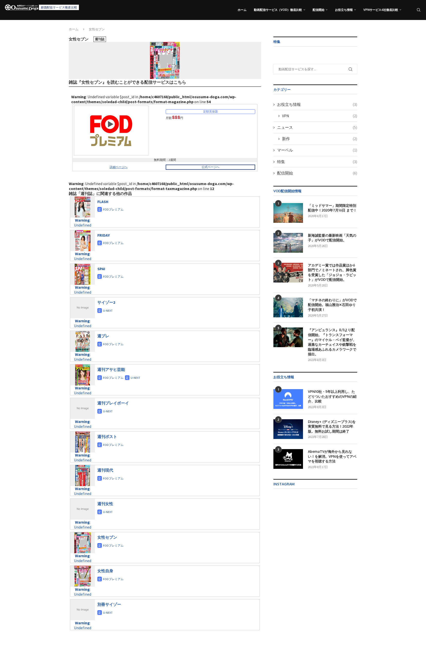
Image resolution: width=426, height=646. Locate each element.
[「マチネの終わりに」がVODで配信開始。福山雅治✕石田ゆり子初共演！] (288, 307)
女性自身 (105, 570)
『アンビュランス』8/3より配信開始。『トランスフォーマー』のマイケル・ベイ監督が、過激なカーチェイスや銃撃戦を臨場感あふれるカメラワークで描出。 (332, 342)
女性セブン (107, 537)
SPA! (101, 268)
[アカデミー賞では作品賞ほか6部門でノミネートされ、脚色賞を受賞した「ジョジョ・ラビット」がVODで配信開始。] (288, 273)
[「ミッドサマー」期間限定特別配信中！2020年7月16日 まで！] (288, 213)
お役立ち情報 (344, 10)
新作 (319, 138)
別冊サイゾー (109, 604)
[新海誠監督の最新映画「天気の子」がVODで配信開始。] (288, 243)
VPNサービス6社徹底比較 (380, 10)
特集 (317, 161)
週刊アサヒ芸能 (111, 369)
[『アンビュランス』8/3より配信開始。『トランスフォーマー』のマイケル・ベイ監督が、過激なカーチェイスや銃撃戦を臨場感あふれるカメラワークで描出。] (288, 337)
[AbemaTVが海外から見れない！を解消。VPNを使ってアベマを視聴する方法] (288, 459)
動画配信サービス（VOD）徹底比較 (278, 10)
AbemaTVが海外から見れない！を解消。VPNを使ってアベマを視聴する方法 (332, 456)
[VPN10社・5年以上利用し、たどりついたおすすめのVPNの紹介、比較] (288, 399)
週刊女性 (105, 503)
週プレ (103, 335)
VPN (319, 115)
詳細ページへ (118, 167)
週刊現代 (105, 470)
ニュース (317, 127)
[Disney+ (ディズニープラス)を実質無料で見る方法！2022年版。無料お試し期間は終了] (288, 429)
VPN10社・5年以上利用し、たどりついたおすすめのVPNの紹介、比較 (332, 396)
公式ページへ (210, 167)
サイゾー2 (106, 302)
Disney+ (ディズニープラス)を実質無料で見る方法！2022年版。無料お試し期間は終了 (332, 426)
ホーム (242, 10)
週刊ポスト (107, 436)
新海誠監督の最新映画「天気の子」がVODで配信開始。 (332, 237)
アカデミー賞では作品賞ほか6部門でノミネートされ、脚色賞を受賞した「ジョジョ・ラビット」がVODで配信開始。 (332, 272)
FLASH (102, 201)
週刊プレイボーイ (113, 402)
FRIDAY (103, 235)
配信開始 (318, 10)
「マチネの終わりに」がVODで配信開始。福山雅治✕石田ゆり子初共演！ (332, 305)
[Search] (418, 10)
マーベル (317, 150)
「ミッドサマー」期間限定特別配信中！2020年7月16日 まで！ (332, 207)
